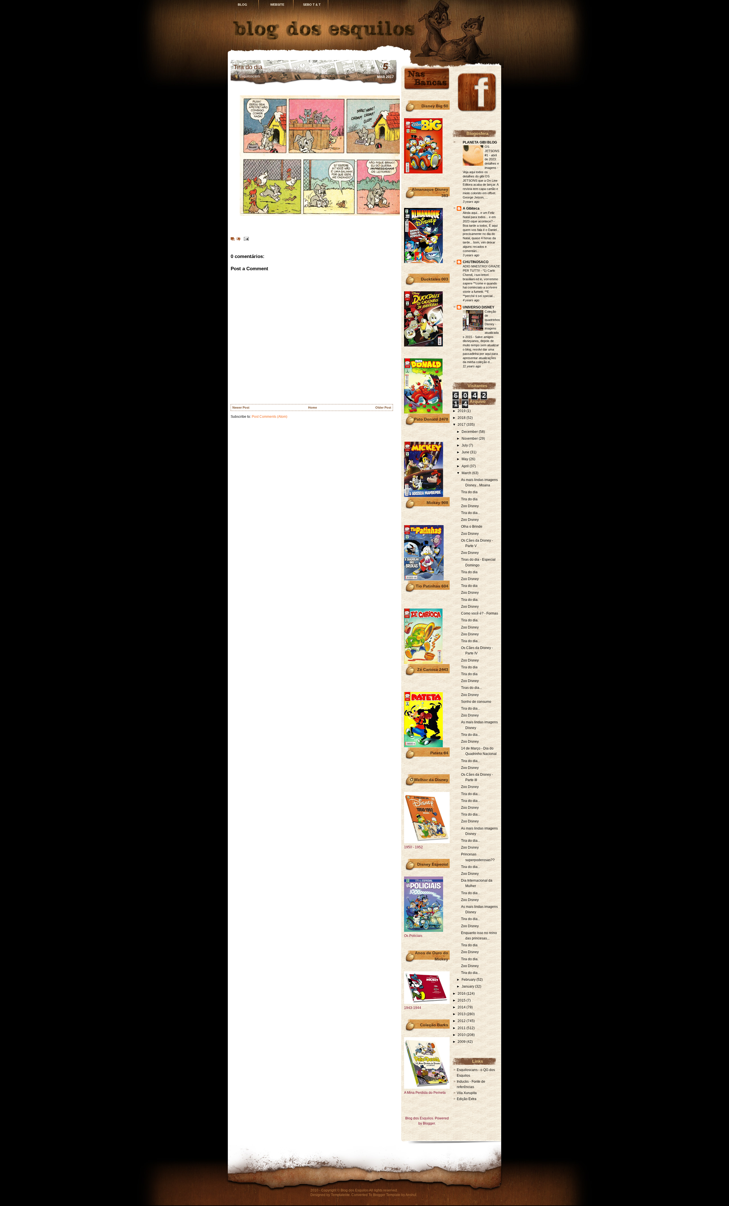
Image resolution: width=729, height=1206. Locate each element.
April (466, 466)
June (466, 452)
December (470, 432)
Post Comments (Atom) (269, 417)
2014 (462, 1007)
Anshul (411, 1195)
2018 (462, 418)
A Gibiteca (471, 208)
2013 (462, 1014)
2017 (462, 425)
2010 (462, 1035)
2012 (462, 1021)
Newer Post (240, 407)
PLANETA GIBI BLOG (480, 142)
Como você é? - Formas (479, 613)
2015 (462, 1000)
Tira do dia (469, 492)
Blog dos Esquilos (354, 1190)
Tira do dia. (469, 600)
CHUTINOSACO (475, 262)
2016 (462, 994)
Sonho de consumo (476, 702)
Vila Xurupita (467, 1093)
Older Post (383, 407)
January (468, 986)
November (470, 439)
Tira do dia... (250, 67)
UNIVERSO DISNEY (478, 307)
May (465, 459)
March (467, 473)
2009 (462, 1042)
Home (312, 407)
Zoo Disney (470, 506)
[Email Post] (245, 238)
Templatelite (340, 1195)
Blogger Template (386, 1195)
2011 (462, 1028)
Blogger (429, 1123)
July (465, 445)
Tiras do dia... (471, 688)
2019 (462, 411)
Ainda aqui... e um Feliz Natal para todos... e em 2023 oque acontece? (479, 217)
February (469, 980)
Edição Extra (466, 1099)
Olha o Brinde (471, 527)
